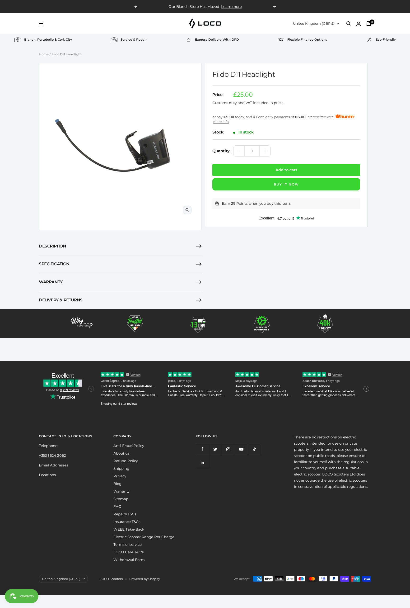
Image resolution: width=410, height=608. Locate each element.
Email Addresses (53, 465)
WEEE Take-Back (128, 529)
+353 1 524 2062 (52, 455)
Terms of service (127, 544)
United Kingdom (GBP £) (314, 23)
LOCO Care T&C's (128, 552)
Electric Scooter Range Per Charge (143, 537)
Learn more (231, 6)
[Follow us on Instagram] (228, 449)
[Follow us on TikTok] (254, 449)
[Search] (348, 23)
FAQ (117, 506)
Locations (47, 475)
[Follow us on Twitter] (215, 449)
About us (121, 453)
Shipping (121, 468)
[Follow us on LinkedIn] (202, 462)
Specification (54, 263)
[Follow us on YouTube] (241, 449)
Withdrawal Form (129, 559)
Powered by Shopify (144, 579)
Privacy (119, 476)
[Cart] (368, 23)
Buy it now (286, 184)
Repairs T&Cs (124, 514)
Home (44, 54)
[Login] (358, 24)
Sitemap (120, 499)
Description (52, 246)
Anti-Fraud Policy (128, 445)
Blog (117, 483)
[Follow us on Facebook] (202, 449)
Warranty (51, 282)
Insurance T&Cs (126, 521)
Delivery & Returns (61, 300)
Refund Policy (125, 461)
